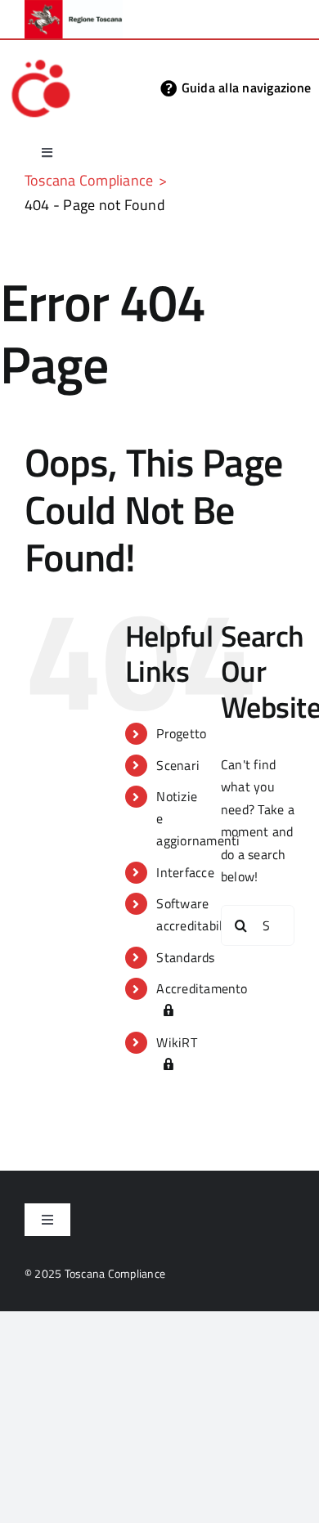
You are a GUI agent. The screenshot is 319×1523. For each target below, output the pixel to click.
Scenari (178, 765)
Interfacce (184, 872)
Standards (185, 957)
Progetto (181, 733)
